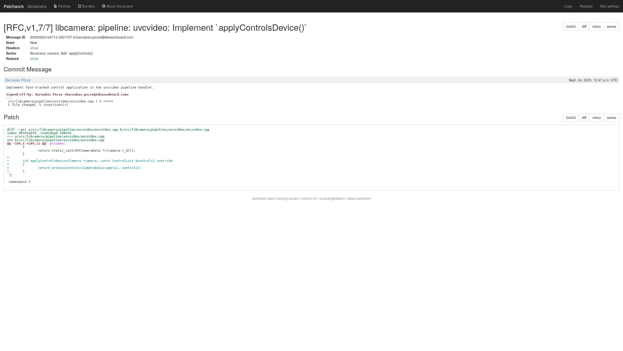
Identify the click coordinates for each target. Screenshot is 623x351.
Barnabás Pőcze (18, 80)
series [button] (611, 26)
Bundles (88, 6)
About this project (119, 6)
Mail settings (609, 6)
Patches (64, 6)
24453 (571, 26)
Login (568, 6)
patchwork (259, 198)
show (34, 47)
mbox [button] (596, 26)
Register (586, 6)
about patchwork (359, 198)
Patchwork (14, 6)
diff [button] (584, 26)
